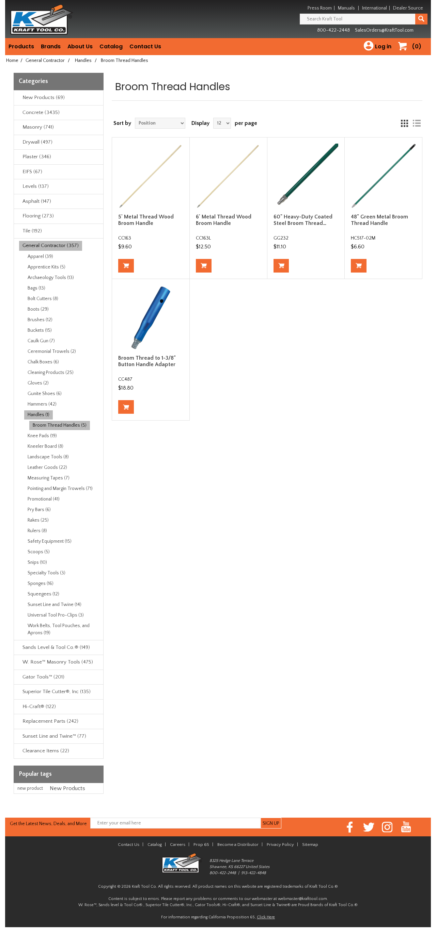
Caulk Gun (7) (41, 341)
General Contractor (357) (50, 245)
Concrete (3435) (41, 112)
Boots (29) (38, 309)
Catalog (111, 46)
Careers (177, 844)
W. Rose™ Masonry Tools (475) (57, 662)
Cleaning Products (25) (51, 372)
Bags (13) (36, 288)
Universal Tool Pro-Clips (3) (56, 615)
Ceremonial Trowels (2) (52, 351)
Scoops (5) (39, 552)
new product (30, 788)
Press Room (320, 8)
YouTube (406, 827)
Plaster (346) (36, 157)
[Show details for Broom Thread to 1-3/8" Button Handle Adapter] (150, 317)
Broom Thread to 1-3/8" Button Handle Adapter (147, 361)
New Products (67, 788)
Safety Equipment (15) (50, 541)
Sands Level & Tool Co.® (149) (56, 647)
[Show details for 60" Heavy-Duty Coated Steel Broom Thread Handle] (306, 176)
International (374, 8)
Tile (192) (32, 231)
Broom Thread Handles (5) (60, 425)
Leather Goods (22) (47, 467)
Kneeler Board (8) (45, 446)
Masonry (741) (38, 127)
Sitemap (310, 844)
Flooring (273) (38, 216)
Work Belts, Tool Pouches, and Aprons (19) (59, 629)
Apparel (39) (40, 256)
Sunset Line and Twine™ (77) (54, 736)
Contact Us (145, 46)
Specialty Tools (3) (46, 573)
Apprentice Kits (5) (46, 267)
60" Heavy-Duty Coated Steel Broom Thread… (303, 220)
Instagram (387, 827)
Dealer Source (408, 8)
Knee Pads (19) (42, 436)
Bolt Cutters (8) (43, 298)
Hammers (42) (42, 404)
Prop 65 (201, 844)
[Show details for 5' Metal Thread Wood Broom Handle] (150, 176)
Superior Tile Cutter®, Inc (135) (56, 691)
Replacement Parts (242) (50, 721)
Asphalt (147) (36, 201)
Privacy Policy (280, 844)
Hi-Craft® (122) (39, 706)
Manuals (346, 8)
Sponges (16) (40, 583)
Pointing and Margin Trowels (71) (60, 488)
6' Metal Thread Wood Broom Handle (223, 220)
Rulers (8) (37, 531)
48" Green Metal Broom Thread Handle (379, 220)
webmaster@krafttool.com (302, 899)
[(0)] (405, 53)
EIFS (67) (32, 172)
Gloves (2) (38, 383)
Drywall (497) (37, 142)
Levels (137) (35, 186)
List (416, 123)
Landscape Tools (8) (48, 457)
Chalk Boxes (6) (43, 362)
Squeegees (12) (43, 594)
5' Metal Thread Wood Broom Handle (146, 220)
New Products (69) (43, 97)
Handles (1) (38, 414)
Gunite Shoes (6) (45, 393)
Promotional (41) (44, 499)
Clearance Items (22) (45, 751)
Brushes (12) (40, 320)
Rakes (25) (38, 520)
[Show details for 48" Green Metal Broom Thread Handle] (383, 176)
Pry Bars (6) (39, 509)
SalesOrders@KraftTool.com (384, 30)
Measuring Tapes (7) (48, 478)
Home (12, 60)
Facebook (350, 827)
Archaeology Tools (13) (51, 277)
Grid (404, 123)
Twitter (368, 827)
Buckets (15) (40, 330)
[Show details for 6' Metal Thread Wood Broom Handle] (228, 176)
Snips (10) (37, 562)
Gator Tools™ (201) (43, 677)
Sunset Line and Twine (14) (54, 604)
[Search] (421, 19)
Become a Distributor (238, 844)
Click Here (266, 917)
